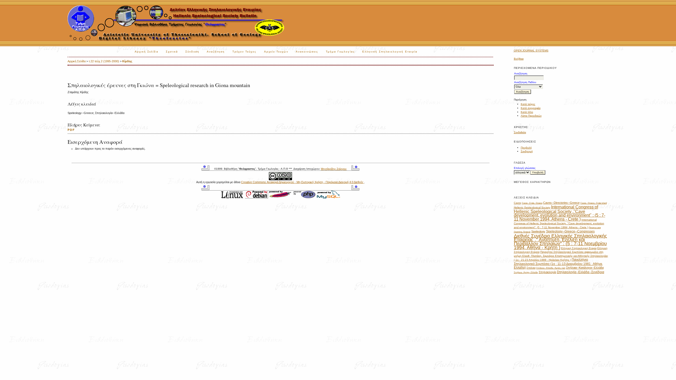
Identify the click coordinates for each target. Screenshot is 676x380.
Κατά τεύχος (528, 104)
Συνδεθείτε (520, 132)
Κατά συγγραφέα (531, 108)
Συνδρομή (527, 151)
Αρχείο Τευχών (276, 51)
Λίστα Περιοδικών (531, 115)
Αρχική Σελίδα (146, 51)
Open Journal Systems (531, 50)
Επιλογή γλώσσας (525, 168)
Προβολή (526, 147)
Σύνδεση (192, 51)
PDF (71, 129)
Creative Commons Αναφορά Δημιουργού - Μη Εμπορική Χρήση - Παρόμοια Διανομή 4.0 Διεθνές (302, 182)
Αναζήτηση (216, 51)
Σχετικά (172, 51)
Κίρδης (127, 61)
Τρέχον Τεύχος (244, 51)
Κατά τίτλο (527, 112)
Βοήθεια (519, 58)
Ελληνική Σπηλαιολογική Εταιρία (389, 51)
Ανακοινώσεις (307, 51)
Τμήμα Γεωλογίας (340, 51)
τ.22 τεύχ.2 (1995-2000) (104, 61)
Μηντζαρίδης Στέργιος (334, 168)
